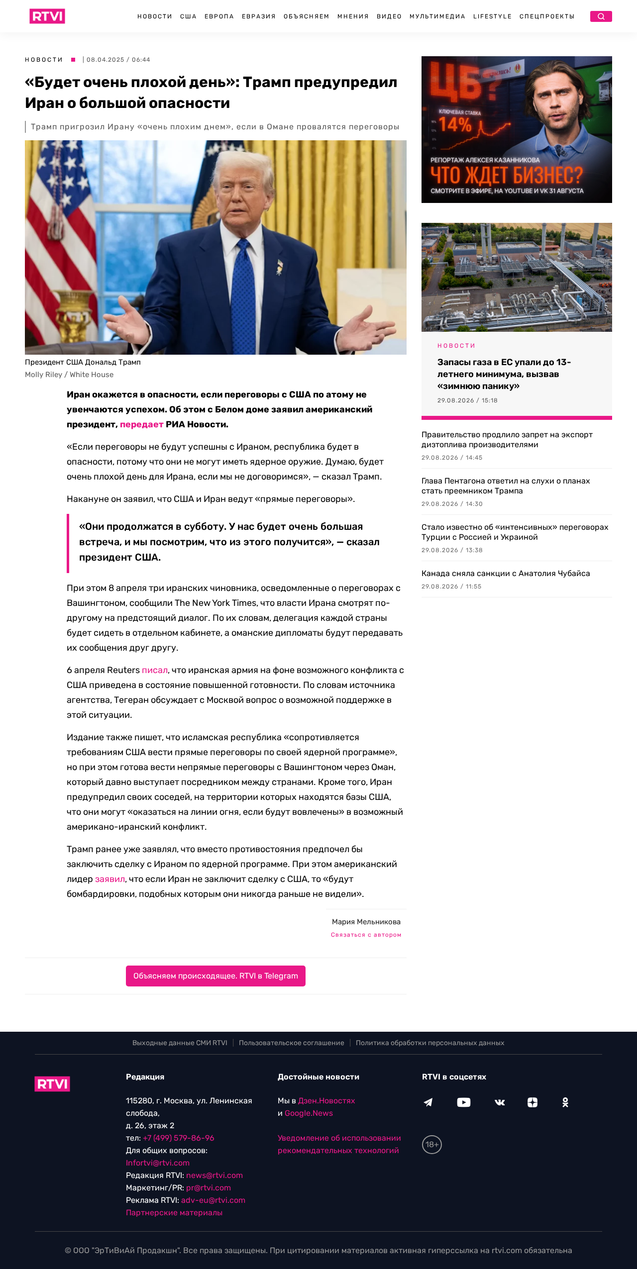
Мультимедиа (438, 16)
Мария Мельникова (366, 921)
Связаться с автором (366, 934)
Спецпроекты (547, 16)
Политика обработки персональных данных (430, 1043)
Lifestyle (492, 16)
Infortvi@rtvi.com (158, 1163)
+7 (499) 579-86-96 (178, 1138)
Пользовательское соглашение (291, 1043)
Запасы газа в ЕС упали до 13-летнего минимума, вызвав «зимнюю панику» (504, 374)
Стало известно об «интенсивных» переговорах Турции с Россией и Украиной (515, 532)
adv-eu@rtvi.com (213, 1200)
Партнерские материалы (174, 1212)
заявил (110, 879)
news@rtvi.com (214, 1175)
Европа (219, 16)
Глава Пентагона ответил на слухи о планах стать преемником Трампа (506, 485)
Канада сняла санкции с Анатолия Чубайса (506, 573)
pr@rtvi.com (208, 1187)
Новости (155, 16)
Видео (389, 16)
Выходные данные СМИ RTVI (179, 1043)
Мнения (353, 16)
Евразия (259, 16)
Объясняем (307, 16)
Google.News (309, 1113)
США (188, 16)
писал (155, 670)
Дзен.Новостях (326, 1100)
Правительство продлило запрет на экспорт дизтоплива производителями (507, 439)
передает (142, 424)
